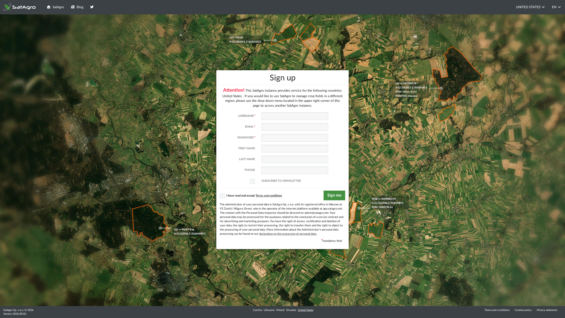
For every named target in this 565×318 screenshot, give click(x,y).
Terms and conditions (497, 310)
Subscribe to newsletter (281, 180)
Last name (247, 159)
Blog (79, 7)
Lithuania (269, 310)
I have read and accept (254, 195)
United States (305, 310)
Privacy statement (547, 310)
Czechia (257, 310)
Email (250, 126)
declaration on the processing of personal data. (288, 233)
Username (246, 115)
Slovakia (291, 310)
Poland (280, 310)
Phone (250, 170)
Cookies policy (523, 310)
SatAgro (57, 7)
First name (246, 148)
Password (246, 137)
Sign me (334, 195)
